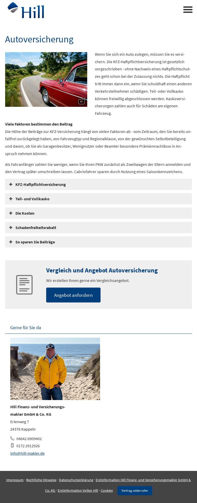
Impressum (15, 480)
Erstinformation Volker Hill (78, 490)
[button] (40, 184)
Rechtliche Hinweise (41, 480)
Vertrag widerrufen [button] (135, 490)
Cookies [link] (107, 490)
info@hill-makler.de (27, 453)
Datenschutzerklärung (76, 480)
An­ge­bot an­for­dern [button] (73, 295)
